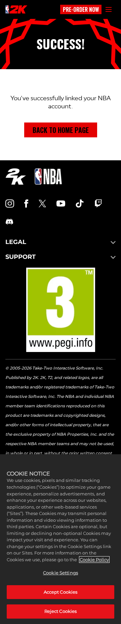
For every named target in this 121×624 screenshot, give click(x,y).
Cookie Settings (60, 572)
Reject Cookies (60, 611)
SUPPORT (20, 257)
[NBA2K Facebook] (26, 203)
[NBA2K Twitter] (42, 203)
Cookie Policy (94, 559)
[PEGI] (60, 310)
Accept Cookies (61, 592)
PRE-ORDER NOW (81, 9)
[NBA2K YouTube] (60, 203)
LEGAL (15, 242)
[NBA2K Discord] (9, 222)
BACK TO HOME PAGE (61, 130)
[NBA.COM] (48, 176)
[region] (60, 539)
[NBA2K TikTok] (79, 203)
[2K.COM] (15, 176)
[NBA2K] (16, 9)
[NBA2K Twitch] (98, 203)
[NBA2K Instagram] (9, 203)
